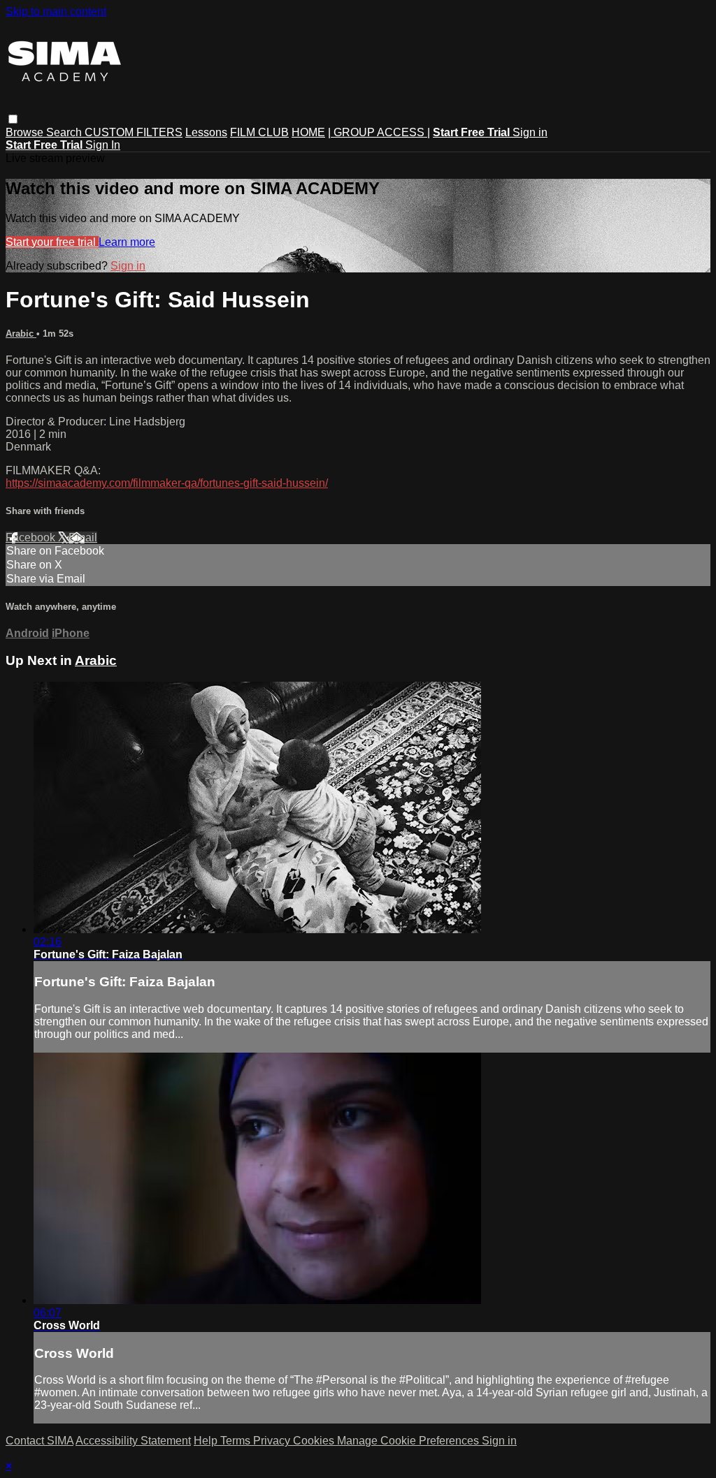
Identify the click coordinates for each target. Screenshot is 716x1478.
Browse (26, 132)
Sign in (530, 132)
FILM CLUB (259, 132)
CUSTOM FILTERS (133, 132)
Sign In (102, 145)
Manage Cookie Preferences (409, 1441)
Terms (236, 1441)
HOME (308, 132)
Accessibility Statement (133, 1441)
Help (207, 1441)
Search (65, 132)
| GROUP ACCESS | (379, 132)
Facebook (32, 537)
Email (83, 537)
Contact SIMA (39, 1441)
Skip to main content (56, 11)
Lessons (206, 132)
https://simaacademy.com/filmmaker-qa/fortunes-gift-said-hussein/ (167, 483)
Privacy (273, 1441)
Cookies (315, 1441)
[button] (12, 119)
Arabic (21, 333)
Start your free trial (52, 242)
